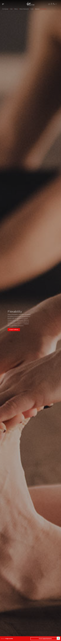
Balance (37, 9)
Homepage (5, 9)
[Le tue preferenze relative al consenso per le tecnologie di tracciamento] (58, 638)
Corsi (31, 9)
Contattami (54, 3)
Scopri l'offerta (13, 329)
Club (11, 9)
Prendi (45, 638)
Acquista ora (51, 3)
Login (49, 4)
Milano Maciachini (24, 9)
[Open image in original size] (30, 4)
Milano (16, 9)
